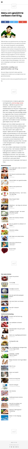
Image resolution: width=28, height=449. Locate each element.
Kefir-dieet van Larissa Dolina (16, 236)
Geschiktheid (3, 10)
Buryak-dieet (12, 249)
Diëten (9, 10)
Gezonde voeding (13, 230)
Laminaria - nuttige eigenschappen (14, 354)
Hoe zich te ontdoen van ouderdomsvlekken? (15, 404)
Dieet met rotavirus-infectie (16, 217)
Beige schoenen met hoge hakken (18, 360)
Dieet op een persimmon (15, 186)
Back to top (14, 442)
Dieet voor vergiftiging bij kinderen (17, 335)
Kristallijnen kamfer (14, 289)
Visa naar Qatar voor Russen (16, 301)
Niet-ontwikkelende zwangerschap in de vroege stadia (18, 348)
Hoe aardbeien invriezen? (15, 322)
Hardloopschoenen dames (16, 397)
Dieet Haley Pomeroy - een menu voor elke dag (17, 193)
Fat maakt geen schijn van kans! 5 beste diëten (17, 168)
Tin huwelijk (12, 282)
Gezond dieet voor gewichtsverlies (18, 180)
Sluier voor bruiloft (13, 372)
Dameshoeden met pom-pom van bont (17, 329)
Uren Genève (12, 391)
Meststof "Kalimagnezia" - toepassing (15, 410)
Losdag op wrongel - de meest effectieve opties (17, 212)
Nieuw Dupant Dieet (14, 199)
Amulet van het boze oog (15, 316)
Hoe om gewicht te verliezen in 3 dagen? (17, 224)
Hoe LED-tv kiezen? (14, 307)
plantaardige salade (17, 103)
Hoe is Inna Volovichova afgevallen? (15, 243)
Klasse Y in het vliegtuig (15, 416)
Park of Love (12, 366)
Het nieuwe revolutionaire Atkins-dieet (17, 174)
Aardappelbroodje (13, 341)
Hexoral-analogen (13, 384)
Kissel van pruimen (14, 276)
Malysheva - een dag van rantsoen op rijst (18, 206)
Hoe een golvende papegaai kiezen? (16, 295)
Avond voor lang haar (14, 378)
